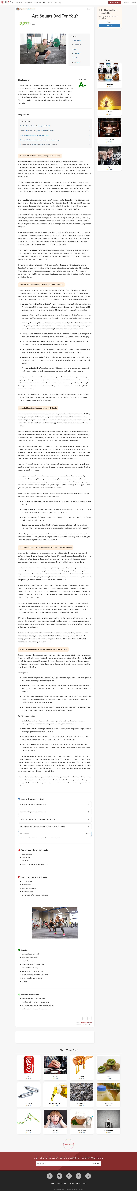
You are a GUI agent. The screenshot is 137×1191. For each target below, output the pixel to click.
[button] (55, 804)
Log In (134, 2)
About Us (19, 2)
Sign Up (126, 2)
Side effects (76, 53)
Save (90, 9)
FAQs (74, 49)
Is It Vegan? (28, 2)
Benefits (75, 58)
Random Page (115, 2)
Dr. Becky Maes (30, 9)
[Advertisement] (52, 1037)
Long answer (77, 44)
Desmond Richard (86, 1022)
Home (52, 1183)
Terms (84, 1183)
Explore (37, 2)
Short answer (77, 40)
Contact (71, 1183)
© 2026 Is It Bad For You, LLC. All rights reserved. (68, 1189)
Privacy (78, 1183)
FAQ (65, 1183)
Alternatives (76, 62)
